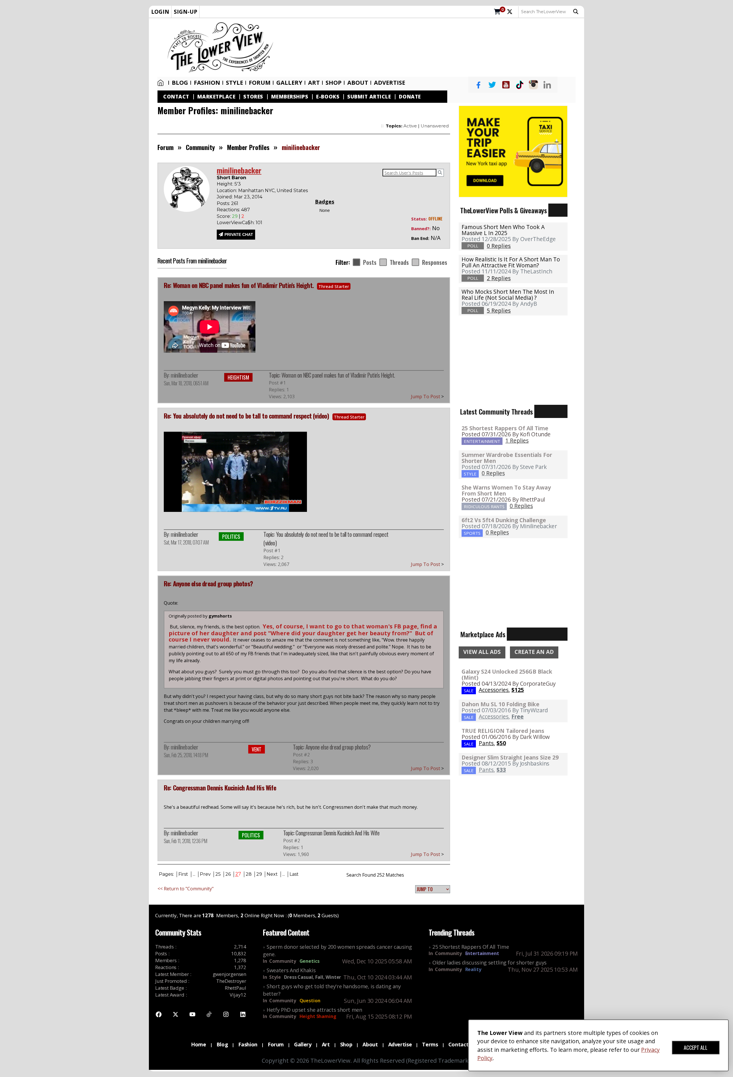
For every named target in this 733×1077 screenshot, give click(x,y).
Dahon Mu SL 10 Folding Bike (500, 704)
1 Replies (517, 440)
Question (309, 1000)
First (183, 874)
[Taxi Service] (513, 151)
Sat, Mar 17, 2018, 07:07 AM (186, 542)
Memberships (289, 96)
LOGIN (160, 11)
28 (249, 874)
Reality (473, 969)
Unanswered (435, 126)
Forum (260, 82)
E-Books (327, 96)
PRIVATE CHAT (238, 234)
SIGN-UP (185, 11)
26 (228, 874)
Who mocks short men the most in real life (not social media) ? (508, 294)
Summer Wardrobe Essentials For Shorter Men (507, 458)
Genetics (309, 961)
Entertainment (482, 953)
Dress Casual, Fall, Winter (312, 977)
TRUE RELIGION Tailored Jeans (503, 731)
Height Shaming (317, 1016)
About (357, 82)
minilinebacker (184, 375)
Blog (180, 82)
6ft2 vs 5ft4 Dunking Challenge (504, 520)
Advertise (389, 82)
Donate (410, 96)
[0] (497, 12)
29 (259, 874)
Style (234, 82)
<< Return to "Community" (185, 888)
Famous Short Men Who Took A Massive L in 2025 (503, 230)
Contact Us (462, 1044)
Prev (205, 874)
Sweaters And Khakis (291, 970)
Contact (176, 96)
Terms (430, 1044)
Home (161, 83)
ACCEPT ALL (696, 1047)
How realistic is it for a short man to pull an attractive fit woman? (511, 262)
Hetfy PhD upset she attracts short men (314, 1009)
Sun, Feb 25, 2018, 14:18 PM (186, 755)
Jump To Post (427, 396)
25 (218, 874)
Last (294, 874)
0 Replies (493, 473)
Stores (253, 96)
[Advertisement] (432, 47)
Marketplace (216, 96)
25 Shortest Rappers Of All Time (505, 428)
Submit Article (369, 96)
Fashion (207, 82)
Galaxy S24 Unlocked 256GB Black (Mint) (507, 674)
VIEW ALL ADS (482, 652)
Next (272, 874)
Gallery (289, 82)
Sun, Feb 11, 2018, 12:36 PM (185, 841)
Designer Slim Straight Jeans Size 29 (510, 757)
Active (410, 126)
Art (314, 82)
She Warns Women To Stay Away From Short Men (506, 490)
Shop (346, 1044)
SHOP (334, 82)
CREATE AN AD (534, 652)
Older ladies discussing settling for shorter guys (489, 962)
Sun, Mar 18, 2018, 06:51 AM (186, 383)
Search (577, 11)
